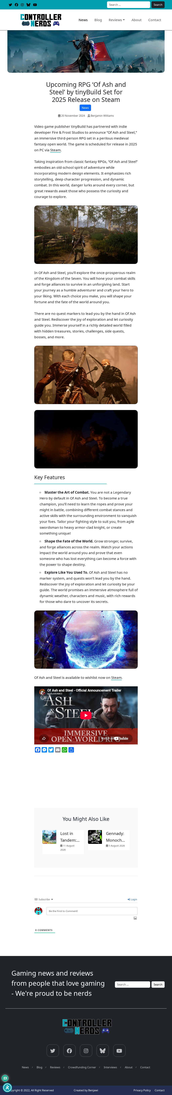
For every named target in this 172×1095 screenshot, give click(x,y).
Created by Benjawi (86, 1090)
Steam (55, 150)
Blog (98, 19)
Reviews (115, 19)
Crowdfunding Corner (82, 1067)
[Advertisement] (86, 782)
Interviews (110, 1067)
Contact (154, 19)
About (137, 19)
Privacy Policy (142, 1090)
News (83, 19)
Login (133, 899)
